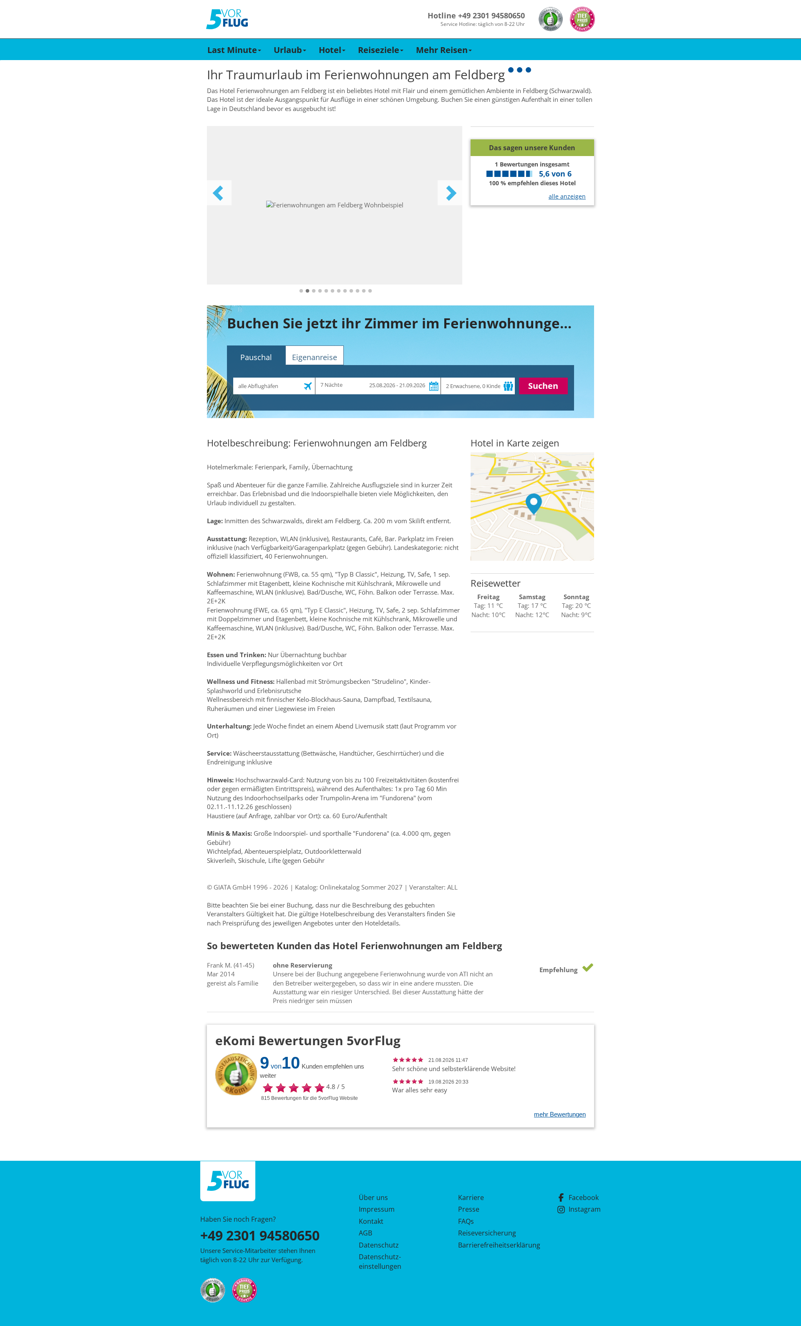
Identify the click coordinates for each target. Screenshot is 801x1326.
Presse (468, 1209)
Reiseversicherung (487, 1233)
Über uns (373, 1197)
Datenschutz (379, 1245)
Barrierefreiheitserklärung (489, 1245)
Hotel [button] (330, 49)
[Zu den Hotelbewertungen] (532, 132)
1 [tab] (301, 291)
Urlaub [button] (288, 49)
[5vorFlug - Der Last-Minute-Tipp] (227, 19)
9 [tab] (351, 291)
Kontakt (371, 1221)
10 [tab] (357, 291)
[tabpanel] (334, 205)
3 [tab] (314, 291)
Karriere (471, 1197)
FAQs (466, 1221)
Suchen (543, 385)
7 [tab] (339, 291)
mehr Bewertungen (560, 1114)
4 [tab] (320, 291)
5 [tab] (326, 291)
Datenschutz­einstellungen (380, 1261)
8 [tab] (345, 291)
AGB (365, 1233)
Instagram (585, 1209)
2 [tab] (307, 291)
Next (450, 192)
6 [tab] (332, 291)
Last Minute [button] (232, 49)
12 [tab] (370, 291)
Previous (219, 192)
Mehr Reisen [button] (442, 49)
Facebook (584, 1197)
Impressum (377, 1209)
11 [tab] (364, 291)
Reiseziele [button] (378, 49)
